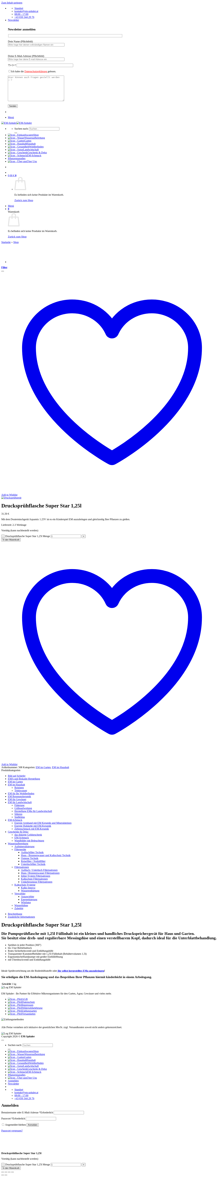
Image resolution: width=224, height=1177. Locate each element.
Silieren (18, 814)
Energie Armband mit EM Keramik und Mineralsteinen (42, 823)
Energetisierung (29, 899)
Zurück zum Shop (23, 200)
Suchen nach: (21, 128)
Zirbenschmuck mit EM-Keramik (31, 828)
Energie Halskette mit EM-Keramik (32, 825)
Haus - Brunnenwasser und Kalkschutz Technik (46, 855)
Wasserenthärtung (30, 890)
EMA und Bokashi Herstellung (24, 778)
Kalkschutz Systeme (24, 884)
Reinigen (19, 787)
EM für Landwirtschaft (20, 802)
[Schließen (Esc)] (12, 1172)
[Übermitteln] (15, 132)
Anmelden (32, 1125)
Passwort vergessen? (12, 1130)
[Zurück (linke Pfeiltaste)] (2, 1175)
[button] (13, 20)
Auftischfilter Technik (32, 852)
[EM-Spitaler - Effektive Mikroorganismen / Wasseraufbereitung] (16, 123)
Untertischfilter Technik (33, 864)
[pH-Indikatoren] (16, 261)
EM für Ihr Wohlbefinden (21, 793)
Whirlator (26, 902)
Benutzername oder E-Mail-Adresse (27, 1112)
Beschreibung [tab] (15, 913)
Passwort (13, 1118)
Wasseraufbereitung (18, 843)
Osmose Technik (29, 858)
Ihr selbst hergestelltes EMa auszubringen (80, 970)
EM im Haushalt (60, 767)
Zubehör (18, 908)
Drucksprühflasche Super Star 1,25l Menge (27, 536)
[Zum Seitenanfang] (2, 1040)
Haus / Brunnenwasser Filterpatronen (40, 873)
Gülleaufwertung (23, 808)
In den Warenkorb (11, 540)
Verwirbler (19, 893)
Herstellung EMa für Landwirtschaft (33, 811)
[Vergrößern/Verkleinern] (2, 1172)
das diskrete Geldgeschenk (28, 834)
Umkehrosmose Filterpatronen (36, 881)
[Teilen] (9, 1172)
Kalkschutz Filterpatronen (34, 878)
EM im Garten (43, 767)
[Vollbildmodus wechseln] (6, 1172)
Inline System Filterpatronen (35, 876)
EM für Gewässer (17, 799)
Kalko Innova (28, 887)
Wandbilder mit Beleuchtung (29, 840)
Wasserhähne (21, 905)
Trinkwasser (20, 790)
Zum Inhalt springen (11, 2)
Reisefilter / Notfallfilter (33, 861)
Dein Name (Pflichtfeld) (20, 41)
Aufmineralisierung (24, 846)
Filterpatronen (21, 867)
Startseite (6, 242)
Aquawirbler (27, 896)
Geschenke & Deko (18, 831)
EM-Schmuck (15, 820)
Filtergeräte (20, 849)
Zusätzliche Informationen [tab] (21, 916)
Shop (16, 242)
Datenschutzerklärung (36, 71)
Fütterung (19, 805)
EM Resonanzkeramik (19, 796)
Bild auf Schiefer (16, 775)
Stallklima (19, 817)
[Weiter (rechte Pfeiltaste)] (6, 1175)
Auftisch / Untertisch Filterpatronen (39, 870)
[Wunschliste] (2, 271)
